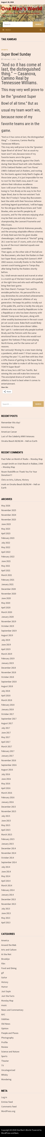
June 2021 (6, 561)
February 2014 (7, 890)
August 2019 (7, 635)
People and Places (9, 1033)
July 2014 (5, 866)
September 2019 (8, 630)
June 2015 (6, 820)
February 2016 (7, 797)
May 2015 (5, 825)
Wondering (6, 1079)
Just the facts (7, 996)
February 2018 (7, 704)
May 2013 (5, 917)
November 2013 (8, 904)
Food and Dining (8, 968)
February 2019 (7, 658)
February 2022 (7, 556)
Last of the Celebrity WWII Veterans (17, 436)
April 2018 (5, 695)
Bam (16, 1133)
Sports (4, 50)
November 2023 (8, 519)
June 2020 (6, 598)
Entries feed (7, 1101)
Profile (4, 1042)
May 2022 (5, 547)
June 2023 (6, 524)
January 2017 (7, 755)
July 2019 (5, 639)
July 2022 (5, 542)
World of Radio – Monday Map (28, 459)
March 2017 (6, 746)
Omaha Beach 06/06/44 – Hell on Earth (19, 441)
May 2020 (5, 602)
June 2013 (6, 913)
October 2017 (7, 714)
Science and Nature (10, 1051)
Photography (7, 1037)
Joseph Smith (7, 463)
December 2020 (8, 589)
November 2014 (8, 853)
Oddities (5, 1019)
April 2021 (5, 570)
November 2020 (8, 593)
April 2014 (5, 880)
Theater (5, 1060)
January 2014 (7, 894)
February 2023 (7, 538)
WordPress (5, 1133)
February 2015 (7, 839)
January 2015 (7, 843)
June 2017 (6, 732)
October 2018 (7, 677)
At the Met (6, 954)
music (4, 1005)
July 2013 (5, 908)
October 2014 (7, 857)
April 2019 (5, 649)
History (4, 982)
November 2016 (8, 760)
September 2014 (8, 862)
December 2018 (8, 667)
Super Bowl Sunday (16, 54)
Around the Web (8, 945)
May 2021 (5, 565)
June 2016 (6, 778)
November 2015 (8, 811)
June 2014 (6, 871)
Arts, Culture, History (19, 479)
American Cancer (9, 431)
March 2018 (6, 700)
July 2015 (5, 816)
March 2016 (6, 792)
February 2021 (7, 579)
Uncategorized (8, 1070)
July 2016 (5, 774)
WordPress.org (8, 1111)
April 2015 (5, 829)
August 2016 (7, 769)
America (5, 940)
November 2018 (8, 672)
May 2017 (5, 737)
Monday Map (7, 1000)
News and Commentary (12, 1009)
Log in (4, 1097)
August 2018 (7, 686)
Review (4, 1046)
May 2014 (5, 876)
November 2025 (8, 510)
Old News (5, 1023)
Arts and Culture (8, 949)
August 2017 (7, 723)
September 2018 (8, 681)
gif (2, 972)
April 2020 (5, 607)
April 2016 (5, 788)
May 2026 (5, 505)
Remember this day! (10, 422)
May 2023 (5, 528)
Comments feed (8, 1106)
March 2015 (6, 834)
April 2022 (5, 551)
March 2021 (6, 575)
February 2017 (7, 751)
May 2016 (5, 783)
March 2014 (6, 885)
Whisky (4, 1074)
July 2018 (5, 690)
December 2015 (8, 806)
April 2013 (5, 922)
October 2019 (7, 626)
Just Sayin (6, 991)
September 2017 (8, 718)
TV (2, 1065)
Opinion (4, 1028)
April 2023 (5, 533)
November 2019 (8, 621)
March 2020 (6, 612)
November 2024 (8, 514)
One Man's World (21, 8)
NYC (3, 1014)
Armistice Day (7, 427)
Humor (4, 986)
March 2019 (6, 653)
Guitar (4, 977)
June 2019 (6, 644)
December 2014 (8, 848)
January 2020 (7, 616)
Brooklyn (5, 958)
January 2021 (7, 584)
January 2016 (7, 802)
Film (3, 963)
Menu (8, 30)
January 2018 (7, 709)
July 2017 (5, 727)
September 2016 (8, 765)
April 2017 (5, 741)
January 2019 (7, 663)
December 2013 (8, 899)
